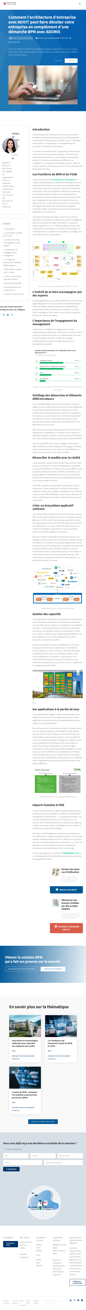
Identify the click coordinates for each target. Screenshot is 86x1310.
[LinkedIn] (8, 314)
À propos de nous (26, 1242)
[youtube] (78, 1300)
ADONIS (38, 1245)
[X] (4, 314)
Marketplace (57, 1263)
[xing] (82, 1300)
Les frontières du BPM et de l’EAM (12, 234)
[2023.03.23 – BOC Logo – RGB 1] (10, 2)
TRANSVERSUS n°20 (70, 853)
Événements (24, 1257)
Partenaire (23, 1245)
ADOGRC (39, 1251)
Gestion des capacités (13, 283)
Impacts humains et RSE (14, 294)
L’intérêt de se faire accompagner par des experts (11, 243)
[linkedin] (13, 158)
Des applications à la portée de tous (12, 288)
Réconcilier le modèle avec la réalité (12, 270)
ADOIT (38, 1248)
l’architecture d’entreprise (63, 179)
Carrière (22, 1248)
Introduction (10, 229)
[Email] (12, 314)
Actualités (23, 1254)
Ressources (57, 1260)
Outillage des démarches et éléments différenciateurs (12, 262)
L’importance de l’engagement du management (10, 252)
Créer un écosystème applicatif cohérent (12, 277)
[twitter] (74, 1300)
